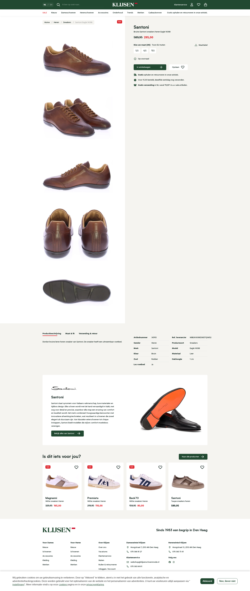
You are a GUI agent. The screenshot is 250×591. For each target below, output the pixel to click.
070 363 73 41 (178, 551)
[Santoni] (83, 388)
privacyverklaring (95, 584)
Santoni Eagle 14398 (83, 22)
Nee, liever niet (227, 581)
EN (51, 4)
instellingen (18, 584)
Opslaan (175, 67)
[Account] (192, 4)
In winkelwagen (143, 67)
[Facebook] (169, 562)
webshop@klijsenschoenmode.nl (144, 562)
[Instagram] (173, 562)
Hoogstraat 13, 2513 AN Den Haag (186, 547)
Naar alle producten (190, 456)
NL (45, 4)
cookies (63, 584)
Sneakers (67, 22)
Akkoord (207, 581)
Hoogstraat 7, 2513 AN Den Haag (144, 547)
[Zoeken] (58, 4)
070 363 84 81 (136, 566)
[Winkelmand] (206, 4)
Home (47, 22)
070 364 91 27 (136, 551)
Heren (56, 22)
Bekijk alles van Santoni (64, 433)
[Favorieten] (199, 4)
